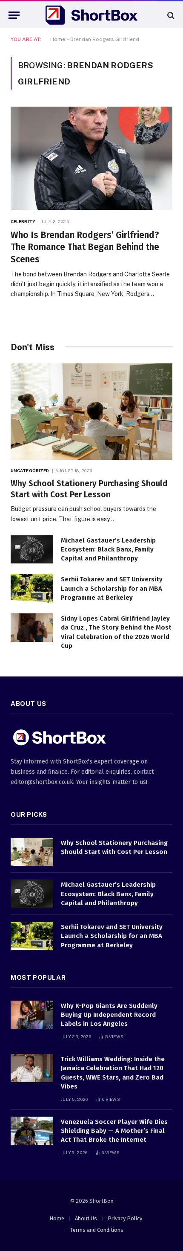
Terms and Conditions (96, 1230)
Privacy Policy (125, 1218)
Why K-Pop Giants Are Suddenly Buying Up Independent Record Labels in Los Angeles (109, 1015)
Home (57, 39)
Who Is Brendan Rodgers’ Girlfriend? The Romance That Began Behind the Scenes (85, 247)
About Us (86, 1218)
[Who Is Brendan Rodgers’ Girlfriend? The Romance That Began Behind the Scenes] (91, 158)
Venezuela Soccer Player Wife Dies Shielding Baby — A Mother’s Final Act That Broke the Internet (114, 1131)
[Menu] (14, 15)
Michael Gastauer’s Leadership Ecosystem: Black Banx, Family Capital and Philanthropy (108, 550)
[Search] (170, 15)
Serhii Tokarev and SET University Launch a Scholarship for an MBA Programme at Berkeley (112, 588)
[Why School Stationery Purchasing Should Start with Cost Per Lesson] (91, 411)
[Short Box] (91, 15)
